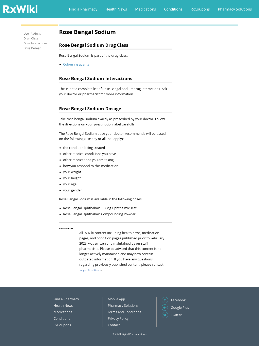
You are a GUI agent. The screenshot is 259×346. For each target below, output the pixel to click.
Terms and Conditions (124, 312)
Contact (114, 325)
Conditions (173, 9)
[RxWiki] (20, 9)
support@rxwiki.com (90, 270)
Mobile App (116, 299)
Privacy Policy (118, 318)
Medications (145, 9)
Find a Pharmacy (83, 9)
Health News (116, 9)
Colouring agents (76, 64)
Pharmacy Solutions (235, 9)
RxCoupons (200, 9)
